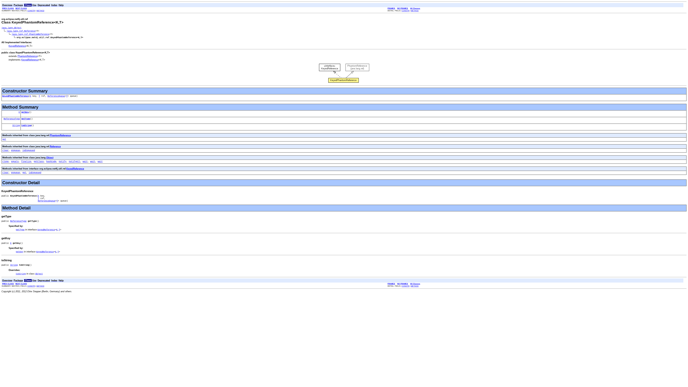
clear (5, 150)
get (4, 139)
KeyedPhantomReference (15, 96)
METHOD (40, 11)
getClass (39, 161)
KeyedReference (17, 46)
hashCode (51, 161)
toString (26, 125)
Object (49, 157)
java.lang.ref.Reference (21, 31)
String (16, 125)
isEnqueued (28, 150)
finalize (26, 161)
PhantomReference (27, 56)
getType (25, 119)
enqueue (15, 150)
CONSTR (31, 11)
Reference (55, 146)
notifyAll (74, 161)
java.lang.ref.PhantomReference (30, 34)
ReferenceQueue (56, 96)
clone (5, 161)
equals (15, 161)
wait (85, 161)
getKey (25, 112)
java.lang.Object (11, 28)
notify (62, 161)
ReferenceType (12, 119)
